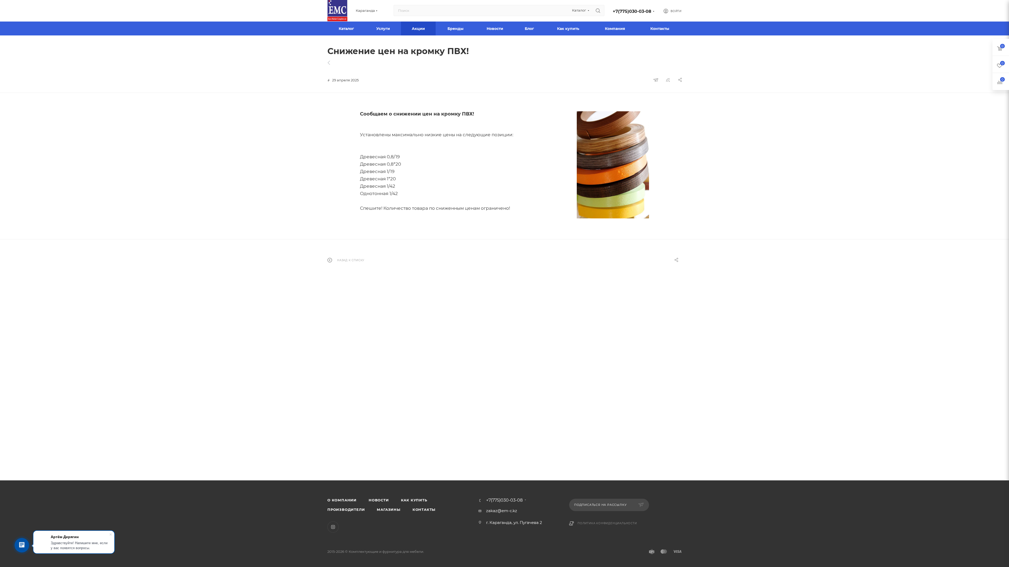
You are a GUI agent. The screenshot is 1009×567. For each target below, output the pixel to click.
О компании (342, 500)
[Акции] (331, 63)
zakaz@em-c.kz (501, 510)
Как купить (414, 500)
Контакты (424, 509)
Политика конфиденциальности (607, 523)
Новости (379, 500)
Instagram (333, 527)
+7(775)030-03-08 (632, 11)
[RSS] (668, 79)
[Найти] (597, 10)
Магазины (388, 509)
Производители (346, 509)
